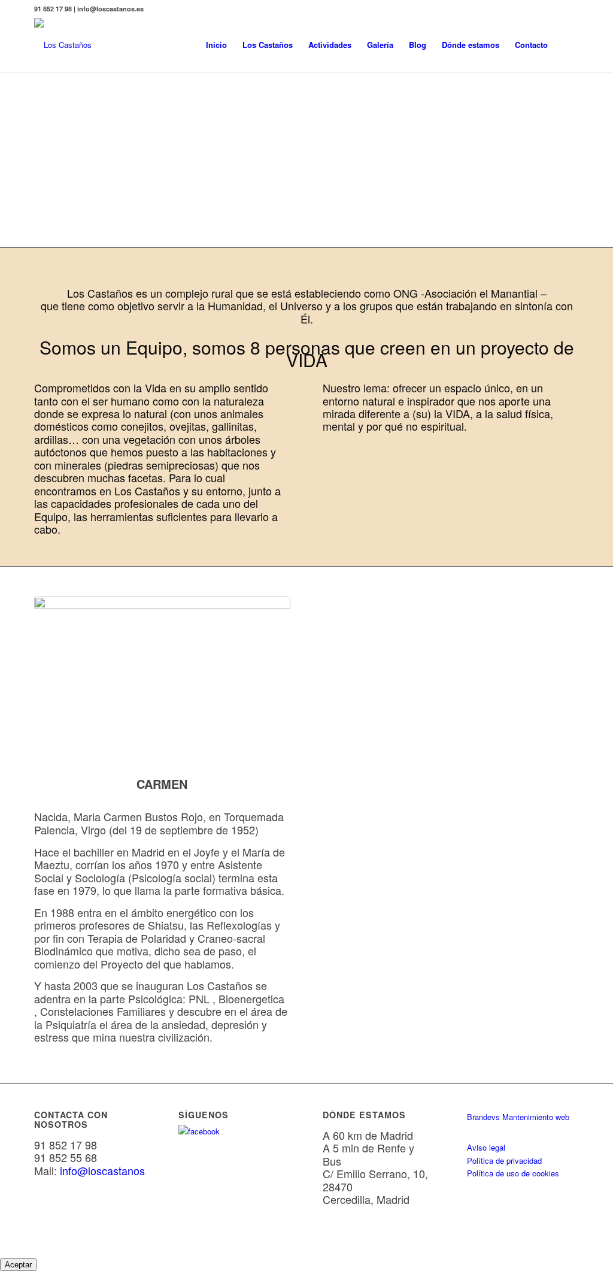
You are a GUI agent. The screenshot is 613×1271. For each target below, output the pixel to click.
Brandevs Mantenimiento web (518, 1116)
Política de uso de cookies (513, 1173)
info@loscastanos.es (109, 1170)
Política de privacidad (504, 1160)
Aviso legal (486, 1147)
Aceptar (18, 1264)
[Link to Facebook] (570, 9)
